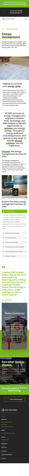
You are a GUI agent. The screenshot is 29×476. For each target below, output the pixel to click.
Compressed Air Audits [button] (11, 242)
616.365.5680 (5, 440)
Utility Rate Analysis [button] (10, 237)
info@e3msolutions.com (8, 433)
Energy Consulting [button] (10, 256)
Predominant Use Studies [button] (12, 233)
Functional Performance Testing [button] (14, 251)
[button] (14, 12)
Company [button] (4, 451)
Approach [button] (4, 443)
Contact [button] (3, 458)
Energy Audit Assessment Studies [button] (14, 247)
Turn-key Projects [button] (10, 211)
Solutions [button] (4, 447)
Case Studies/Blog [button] (6, 454)
